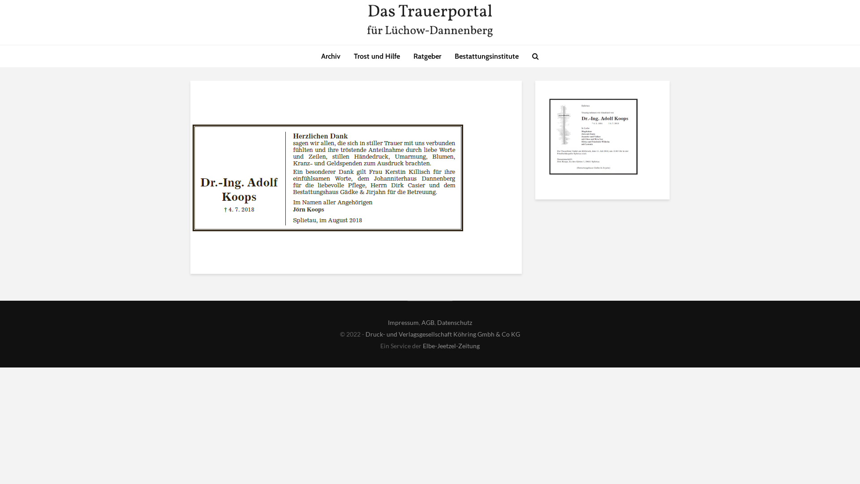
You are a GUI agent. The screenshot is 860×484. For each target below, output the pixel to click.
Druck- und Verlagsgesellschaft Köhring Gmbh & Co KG (443, 334)
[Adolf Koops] (593, 138)
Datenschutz (454, 322)
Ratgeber (427, 56)
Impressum (403, 322)
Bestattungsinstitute (487, 56)
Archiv (330, 56)
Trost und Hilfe (377, 56)
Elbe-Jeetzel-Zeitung (451, 346)
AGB (427, 322)
